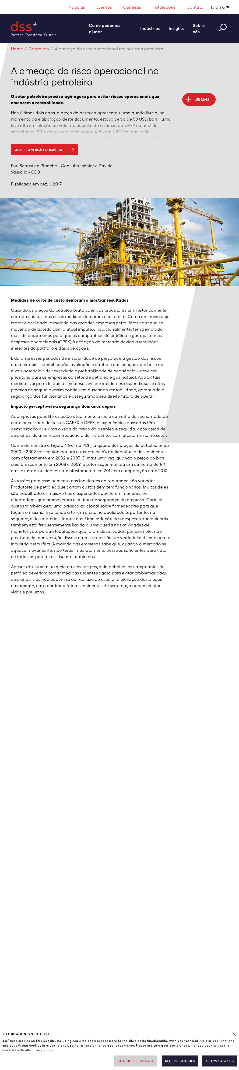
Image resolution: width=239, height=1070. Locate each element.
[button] (112, 28)
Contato (195, 7)
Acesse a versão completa (38, 150)
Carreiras (132, 7)
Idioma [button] (218, 7)
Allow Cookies (219, 1061)
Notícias (77, 7)
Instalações (164, 7)
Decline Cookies (180, 1061)
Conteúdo (39, 48)
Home (17, 48)
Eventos (104, 7)
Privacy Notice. (43, 1050)
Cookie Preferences (135, 1061)
